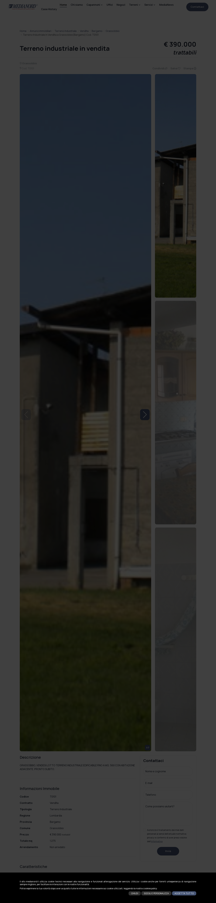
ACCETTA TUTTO (184, 893)
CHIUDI (134, 893)
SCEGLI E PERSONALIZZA (156, 893)
